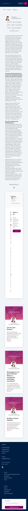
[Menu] (25, 3)
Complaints (6, 491)
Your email (7, 500)
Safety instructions (8, 477)
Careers (5, 488)
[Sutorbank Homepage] (6, 3)
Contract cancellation (8, 493)
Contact (16, 230)
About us (9, 9)
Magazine (15, 9)
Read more (9, 340)
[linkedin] (3, 467)
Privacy (5, 472)
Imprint (5, 479)
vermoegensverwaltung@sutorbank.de (10, 269)
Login (20, 3)
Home (4, 9)
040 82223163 (10, 235)
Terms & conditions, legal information (12, 474)
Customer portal (7, 489)
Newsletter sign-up (14, 507)
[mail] (14, 187)
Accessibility (6, 476)
